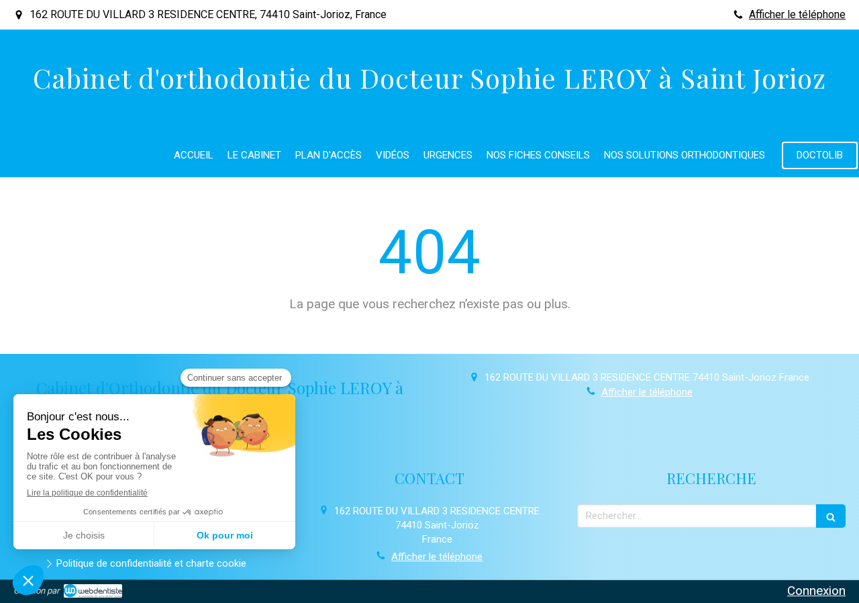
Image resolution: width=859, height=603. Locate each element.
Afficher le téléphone (797, 14)
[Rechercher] (831, 516)
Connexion (816, 590)
